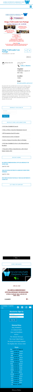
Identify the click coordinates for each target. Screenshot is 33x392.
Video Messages (16, 264)
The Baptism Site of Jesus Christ (16, 344)
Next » (16, 257)
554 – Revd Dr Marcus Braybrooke (12, 217)
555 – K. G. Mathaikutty (13, 194)
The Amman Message (16, 337)
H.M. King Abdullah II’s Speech (10, 126)
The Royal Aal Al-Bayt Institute (17, 341)
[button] (31, 6)
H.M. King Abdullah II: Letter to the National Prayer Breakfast (15, 144)
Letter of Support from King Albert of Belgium (14, 140)
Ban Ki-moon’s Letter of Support (11, 136)
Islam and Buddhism (16, 332)
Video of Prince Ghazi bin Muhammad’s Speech (15, 130)
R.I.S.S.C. (16, 334)
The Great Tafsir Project (16, 339)
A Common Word (16, 330)
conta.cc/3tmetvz (25, 65)
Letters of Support (16, 184)
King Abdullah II (16, 327)
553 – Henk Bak (10, 238)
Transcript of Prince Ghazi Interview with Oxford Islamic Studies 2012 (15, 150)
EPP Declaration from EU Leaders (11, 133)
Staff (6, 205)
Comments (8, 299)
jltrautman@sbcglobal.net (24, 83)
